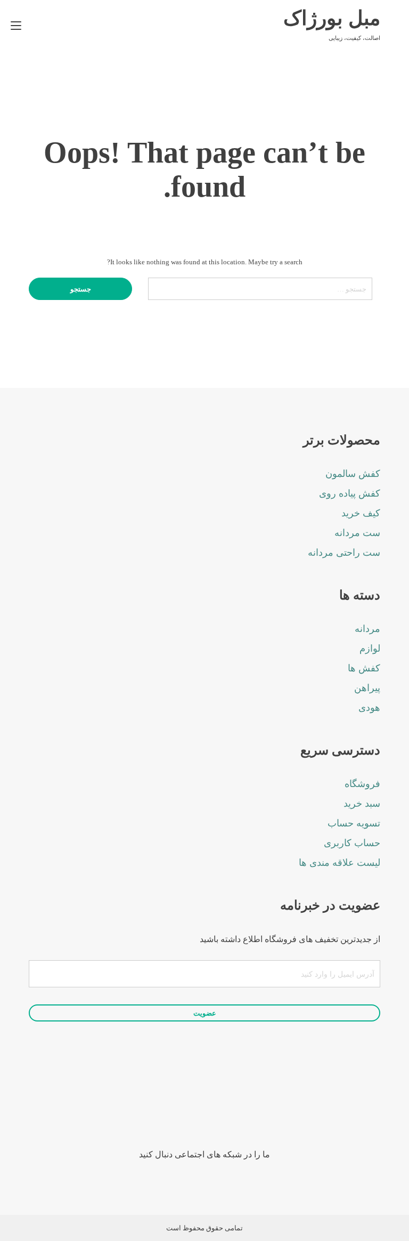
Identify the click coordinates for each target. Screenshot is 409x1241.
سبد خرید (361, 803)
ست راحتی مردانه (344, 552)
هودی (369, 707)
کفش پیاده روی (349, 493)
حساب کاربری (352, 843)
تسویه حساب (354, 823)
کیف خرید (360, 513)
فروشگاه (362, 783)
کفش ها (364, 668)
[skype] (160, 1109)
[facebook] (248, 1109)
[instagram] (219, 1109)
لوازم (369, 648)
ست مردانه (357, 533)
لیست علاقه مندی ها (339, 862)
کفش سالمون (352, 473)
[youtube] (190, 1109)
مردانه (367, 628)
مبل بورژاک (331, 18)
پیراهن (367, 688)
